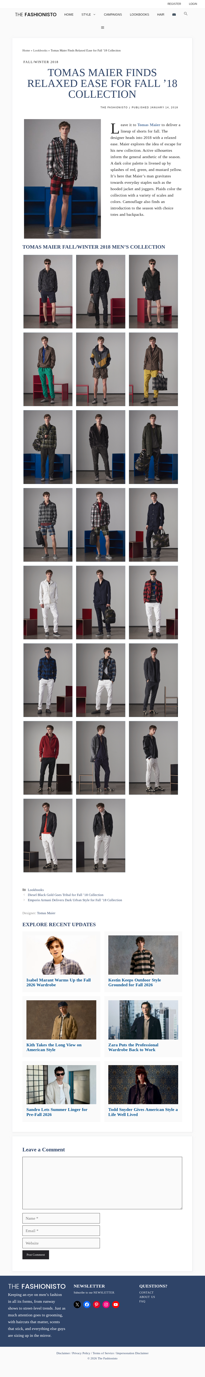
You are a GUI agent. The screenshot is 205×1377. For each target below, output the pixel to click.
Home (68, 14)
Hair (160, 14)
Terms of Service (103, 1353)
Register (174, 3)
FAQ (142, 1301)
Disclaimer (63, 1353)
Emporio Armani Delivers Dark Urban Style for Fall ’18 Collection (75, 900)
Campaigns (113, 14)
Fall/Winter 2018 (40, 62)
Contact (146, 1292)
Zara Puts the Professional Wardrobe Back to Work (133, 1047)
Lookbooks (139, 14)
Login (193, 3)
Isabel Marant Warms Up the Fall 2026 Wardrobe (58, 982)
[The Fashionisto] (35, 14)
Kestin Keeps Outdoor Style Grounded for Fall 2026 (134, 982)
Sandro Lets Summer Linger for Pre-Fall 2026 (56, 1112)
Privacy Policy (81, 1353)
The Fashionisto (114, 107)
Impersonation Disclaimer (132, 1353)
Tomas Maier (148, 125)
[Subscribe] (174, 14)
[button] (186, 14)
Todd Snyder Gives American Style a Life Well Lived (143, 1112)
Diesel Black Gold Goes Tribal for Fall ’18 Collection (66, 895)
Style (86, 14)
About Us (147, 1297)
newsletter (103, 1292)
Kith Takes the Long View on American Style (53, 1047)
